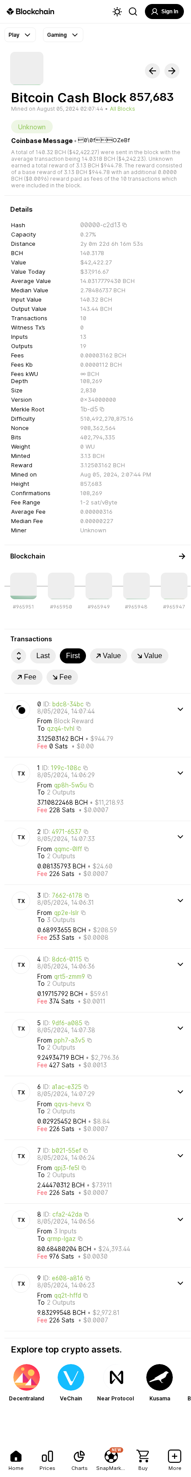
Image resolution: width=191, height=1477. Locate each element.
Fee (30, 677)
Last (43, 655)
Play (13, 34)
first (73, 655)
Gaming (57, 34)
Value (112, 655)
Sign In (169, 11)
